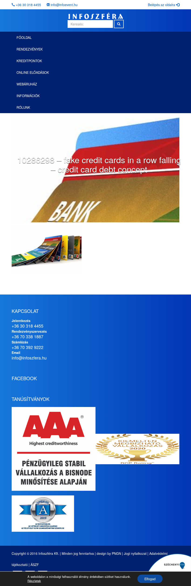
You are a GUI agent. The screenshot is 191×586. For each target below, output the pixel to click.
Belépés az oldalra (162, 4)
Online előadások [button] (33, 72)
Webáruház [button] (27, 84)
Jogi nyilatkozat (135, 553)
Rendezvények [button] (30, 49)
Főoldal (24, 37)
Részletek (34, 581)
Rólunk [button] (23, 107)
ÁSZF (35, 564)
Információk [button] (28, 95)
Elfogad (150, 578)
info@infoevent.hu (64, 4)
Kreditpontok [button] (29, 60)
